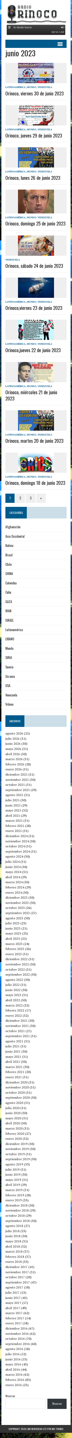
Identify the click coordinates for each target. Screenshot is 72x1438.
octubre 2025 (15, 784)
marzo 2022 (14, 1005)
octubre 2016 (15, 1338)
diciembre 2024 (16, 836)
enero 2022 (13, 1015)
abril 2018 (12, 1246)
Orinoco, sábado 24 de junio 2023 (34, 265)
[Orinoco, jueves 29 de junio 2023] (36, 122)
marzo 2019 (14, 1190)
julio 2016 (12, 1354)
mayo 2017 (13, 1303)
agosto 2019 (14, 1164)
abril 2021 (12, 1061)
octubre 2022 (15, 969)
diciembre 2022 (16, 959)
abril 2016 (12, 1369)
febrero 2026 (14, 764)
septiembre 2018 (17, 1221)
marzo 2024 (14, 882)
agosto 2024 (14, 856)
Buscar (10, 1396)
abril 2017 (12, 1308)
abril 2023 (12, 938)
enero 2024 (13, 892)
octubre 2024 (15, 846)
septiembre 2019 (17, 1159)
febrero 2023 (14, 949)
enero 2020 (13, 1138)
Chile (8, 564)
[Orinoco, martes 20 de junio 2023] (36, 428)
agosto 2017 (14, 1287)
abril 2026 (12, 754)
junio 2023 (13, 928)
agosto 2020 (14, 1102)
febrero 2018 (14, 1256)
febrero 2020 (14, 1133)
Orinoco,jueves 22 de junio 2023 (33, 350)
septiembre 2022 (17, 974)
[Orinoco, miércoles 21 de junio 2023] (36, 379)
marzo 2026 (14, 759)
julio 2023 (12, 923)
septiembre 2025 (17, 790)
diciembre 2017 (16, 1267)
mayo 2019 (13, 1179)
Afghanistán (12, 526)
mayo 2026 (13, 749)
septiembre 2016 (17, 1344)
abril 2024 (12, 877)
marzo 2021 (14, 1067)
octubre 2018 (15, 1215)
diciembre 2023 (16, 897)
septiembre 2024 (17, 851)
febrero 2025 (14, 826)
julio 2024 (12, 861)
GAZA (8, 601)
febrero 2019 (14, 1195)
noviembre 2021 (17, 1026)
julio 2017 (12, 1292)
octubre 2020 (15, 1092)
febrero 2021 (14, 1072)
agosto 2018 (14, 1226)
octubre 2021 (15, 1031)
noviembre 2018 (17, 1210)
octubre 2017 (15, 1277)
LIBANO (9, 639)
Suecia (9, 667)
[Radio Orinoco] (36, 14)
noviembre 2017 (17, 1272)
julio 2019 (12, 1169)
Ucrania (10, 676)
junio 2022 (13, 990)
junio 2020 (13, 1113)
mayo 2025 (13, 810)
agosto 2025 (14, 795)
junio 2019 (13, 1174)
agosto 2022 (14, 979)
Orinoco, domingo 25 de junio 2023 (35, 223)
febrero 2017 (14, 1318)
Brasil (9, 555)
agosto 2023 (14, 918)
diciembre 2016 (16, 1328)
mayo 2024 (13, 872)
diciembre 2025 (16, 774)
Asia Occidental (15, 536)
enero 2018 (13, 1261)
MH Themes (57, 1429)
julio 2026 (12, 738)
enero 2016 (13, 1385)
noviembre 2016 (17, 1333)
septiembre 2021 (17, 1036)
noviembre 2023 (17, 902)
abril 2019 (12, 1184)
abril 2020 (12, 1123)
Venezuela (45, 87)
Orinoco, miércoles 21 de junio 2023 (31, 395)
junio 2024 (13, 867)
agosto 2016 (14, 1349)
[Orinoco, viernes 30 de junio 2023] (36, 80)
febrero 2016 (14, 1379)
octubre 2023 (15, 907)
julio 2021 (12, 1046)
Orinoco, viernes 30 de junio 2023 (34, 93)
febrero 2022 (14, 1010)
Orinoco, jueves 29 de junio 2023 (33, 135)
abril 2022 (12, 1000)
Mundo (31, 87)
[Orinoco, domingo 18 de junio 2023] (36, 470)
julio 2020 (12, 1108)
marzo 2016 (14, 1374)
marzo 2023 (14, 944)
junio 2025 (13, 805)
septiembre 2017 (17, 1282)
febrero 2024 (14, 887)
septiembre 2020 (17, 1097)
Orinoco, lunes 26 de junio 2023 (32, 177)
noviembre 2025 (17, 779)
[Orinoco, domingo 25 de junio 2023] (36, 211)
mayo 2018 (13, 1241)
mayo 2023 (13, 933)
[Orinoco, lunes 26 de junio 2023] (36, 165)
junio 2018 (13, 1236)
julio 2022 (12, 984)
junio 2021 (13, 1051)
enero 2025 (13, 831)
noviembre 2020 (17, 1087)
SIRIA (8, 657)
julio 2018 (12, 1231)
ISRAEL (9, 620)
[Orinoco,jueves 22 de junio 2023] (36, 337)
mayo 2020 (13, 1118)
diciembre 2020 (16, 1082)
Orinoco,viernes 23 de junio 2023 (33, 307)
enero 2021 (13, 1077)
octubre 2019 (15, 1154)
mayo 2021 (13, 1056)
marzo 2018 (14, 1251)
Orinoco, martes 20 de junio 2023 (34, 440)
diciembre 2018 (16, 1205)
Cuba (8, 592)
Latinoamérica (15, 87)
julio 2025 (12, 800)
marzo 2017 (14, 1313)
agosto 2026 (14, 733)
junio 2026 (13, 743)
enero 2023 (13, 954)
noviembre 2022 (17, 964)
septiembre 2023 (17, 913)
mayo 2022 (13, 995)
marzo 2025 (14, 820)
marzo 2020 (14, 1128)
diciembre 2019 (16, 1144)
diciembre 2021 (16, 1020)
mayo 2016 (13, 1364)
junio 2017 (13, 1298)
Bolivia (9, 545)
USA (7, 685)
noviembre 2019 (17, 1149)
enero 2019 (13, 1200)
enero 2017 (13, 1323)
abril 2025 (12, 815)
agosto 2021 (14, 1041)
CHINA (9, 573)
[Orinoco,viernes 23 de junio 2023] (36, 295)
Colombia (11, 583)
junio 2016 (13, 1359)
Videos (9, 704)
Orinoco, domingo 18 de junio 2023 (35, 482)
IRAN (8, 610)
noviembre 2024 (17, 841)
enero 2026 (13, 769)
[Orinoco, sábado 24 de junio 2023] (36, 253)
